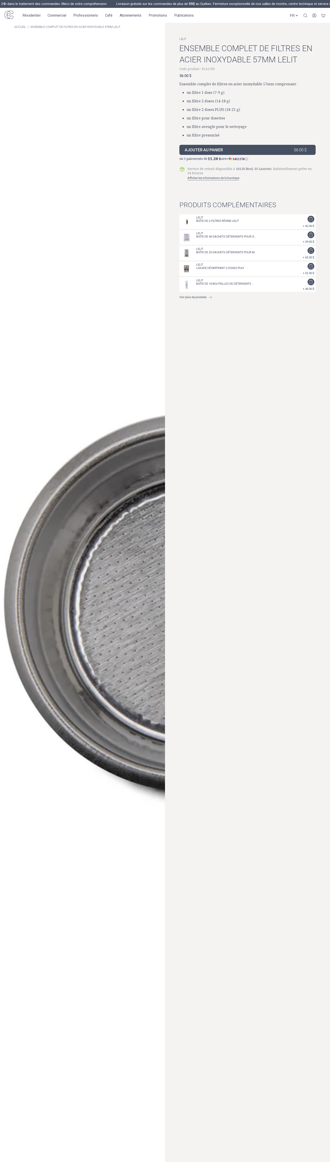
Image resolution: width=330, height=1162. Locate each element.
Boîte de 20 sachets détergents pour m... (226, 252)
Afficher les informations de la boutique (213, 178)
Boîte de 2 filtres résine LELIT (217, 220)
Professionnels (85, 15)
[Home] (8, 15)
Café (108, 15)
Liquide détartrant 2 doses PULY (220, 268)
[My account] (314, 15)
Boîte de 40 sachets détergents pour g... (226, 236)
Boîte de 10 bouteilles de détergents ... (225, 283)
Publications (184, 15)
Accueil (20, 27)
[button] (247, 158)
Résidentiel (31, 15)
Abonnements (130, 15)
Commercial (57, 15)
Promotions (158, 15)
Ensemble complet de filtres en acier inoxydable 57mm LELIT (75, 27)
